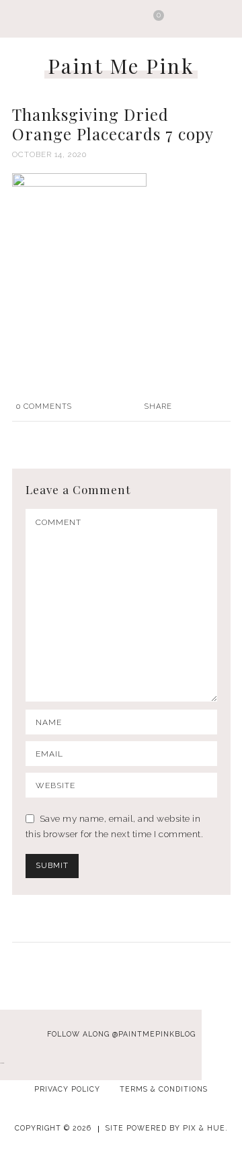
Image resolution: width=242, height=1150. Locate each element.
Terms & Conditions (164, 1089)
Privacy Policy (67, 1089)
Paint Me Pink (121, 66)
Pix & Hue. (205, 1128)
